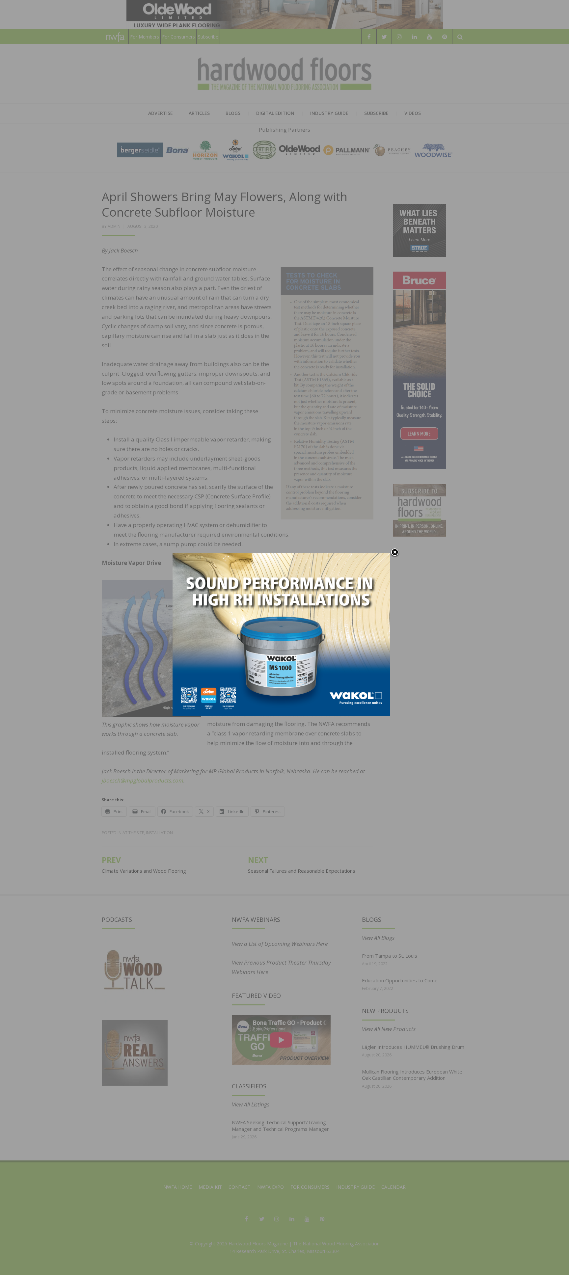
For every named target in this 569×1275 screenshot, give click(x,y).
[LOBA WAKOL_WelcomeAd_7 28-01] (281, 633)
